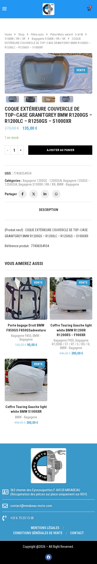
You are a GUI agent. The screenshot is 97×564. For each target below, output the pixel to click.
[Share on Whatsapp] (56, 194)
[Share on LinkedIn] (45, 194)
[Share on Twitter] (33, 194)
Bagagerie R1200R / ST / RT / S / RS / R (70, 342)
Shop (21, 34)
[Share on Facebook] (22, 194)
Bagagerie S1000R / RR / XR (48, 38)
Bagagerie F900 (64, 340)
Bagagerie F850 (21, 336)
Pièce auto (37, 34)
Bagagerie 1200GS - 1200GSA (42, 181)
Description (48, 210)
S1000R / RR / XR (15, 38)
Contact (77, 533)
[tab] (48, 210)
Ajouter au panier (60, 150)
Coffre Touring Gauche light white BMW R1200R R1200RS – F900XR (71, 330)
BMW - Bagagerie (68, 184)
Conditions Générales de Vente (37, 533)
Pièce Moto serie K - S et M (66, 34)
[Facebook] (48, 557)
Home (8, 34)
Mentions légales (45, 528)
